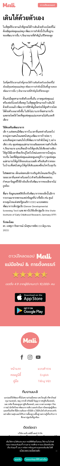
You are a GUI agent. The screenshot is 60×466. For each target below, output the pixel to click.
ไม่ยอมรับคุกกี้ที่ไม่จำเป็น (36, 459)
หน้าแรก (16, 369)
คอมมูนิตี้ (15, 375)
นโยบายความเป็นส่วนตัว (30, 450)
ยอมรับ (18, 459)
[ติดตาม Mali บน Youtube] (38, 358)
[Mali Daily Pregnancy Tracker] (20, 5)
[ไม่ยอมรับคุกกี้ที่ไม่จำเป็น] (56, 450)
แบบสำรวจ (44, 369)
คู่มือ (15, 381)
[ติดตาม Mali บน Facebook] (22, 358)
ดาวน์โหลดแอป (47, 5)
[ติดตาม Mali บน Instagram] (30, 358)
